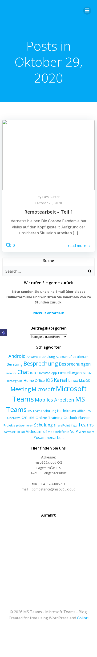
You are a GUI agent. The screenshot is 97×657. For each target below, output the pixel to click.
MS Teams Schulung (42, 411)
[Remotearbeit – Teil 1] (48, 154)
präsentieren (24, 425)
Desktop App (48, 373)
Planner (84, 417)
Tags (74, 425)
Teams (86, 424)
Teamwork (9, 432)
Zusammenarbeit (48, 437)
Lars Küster (51, 197)
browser (10, 373)
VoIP (74, 431)
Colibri (83, 618)
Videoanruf (36, 431)
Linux (73, 380)
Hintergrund (15, 380)
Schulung (43, 425)
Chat (23, 372)
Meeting (21, 389)
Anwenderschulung (41, 356)
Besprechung (41, 363)
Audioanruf (64, 356)
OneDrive (13, 418)
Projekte (9, 425)
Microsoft (43, 389)
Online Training (49, 417)
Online (28, 417)
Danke (34, 373)
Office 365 (84, 411)
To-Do (20, 432)
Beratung (15, 364)
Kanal (60, 379)
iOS (49, 380)
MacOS (84, 380)
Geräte (87, 373)
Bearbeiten (81, 357)
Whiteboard (86, 432)
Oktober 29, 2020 (48, 203)
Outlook (70, 417)
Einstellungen (70, 372)
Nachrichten (66, 410)
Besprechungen (75, 364)
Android (17, 356)
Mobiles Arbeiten (54, 399)
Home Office (34, 380)
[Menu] (87, 11)
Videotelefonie (58, 432)
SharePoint (62, 425)
